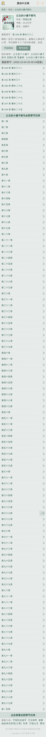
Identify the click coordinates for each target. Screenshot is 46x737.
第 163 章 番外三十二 (23, 34)
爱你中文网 (23, 3)
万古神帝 (32, 720)
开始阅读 (8, 48)
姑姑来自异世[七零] (11, 723)
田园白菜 (27, 19)
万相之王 (34, 723)
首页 (3, 9)
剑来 (25, 723)
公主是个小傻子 (21, 54)
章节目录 (23, 48)
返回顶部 (42, 513)
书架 (3, 3)
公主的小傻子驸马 (23, 9)
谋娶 (41, 720)
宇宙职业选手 (19, 720)
